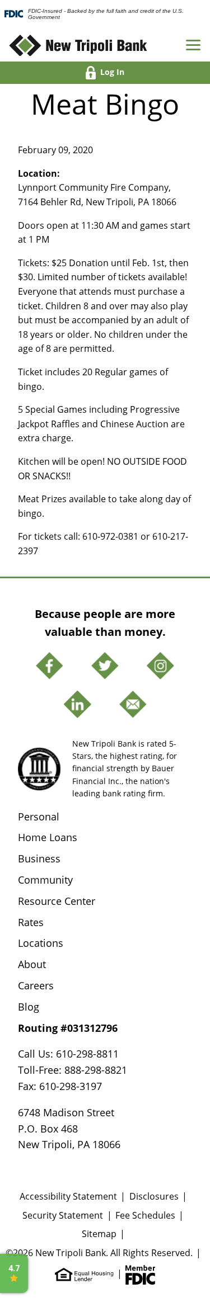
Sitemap (99, 1234)
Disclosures (154, 1196)
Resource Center (56, 901)
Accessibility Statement (68, 1196)
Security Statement (62, 1215)
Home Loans (47, 837)
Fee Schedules (145, 1215)
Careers (36, 985)
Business (39, 858)
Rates (31, 922)
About (32, 964)
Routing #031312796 (68, 1028)
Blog (28, 1006)
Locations (40, 943)
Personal (38, 816)
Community (45, 879)
